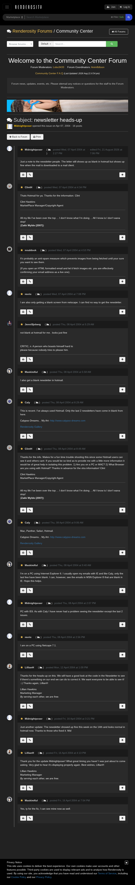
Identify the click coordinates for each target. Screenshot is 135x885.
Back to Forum (19, 136)
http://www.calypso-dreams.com (67, 420)
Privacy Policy (43, 877)
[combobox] (20, 44)
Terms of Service (107, 873)
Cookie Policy (18, 877)
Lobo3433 (58, 67)
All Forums (120, 31)
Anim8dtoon (97, 67)
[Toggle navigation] (7, 7)
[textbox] (19, 44)
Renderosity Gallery (31, 426)
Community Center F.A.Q (49, 73)
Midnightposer (23, 125)
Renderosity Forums (32, 31)
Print (38, 136)
